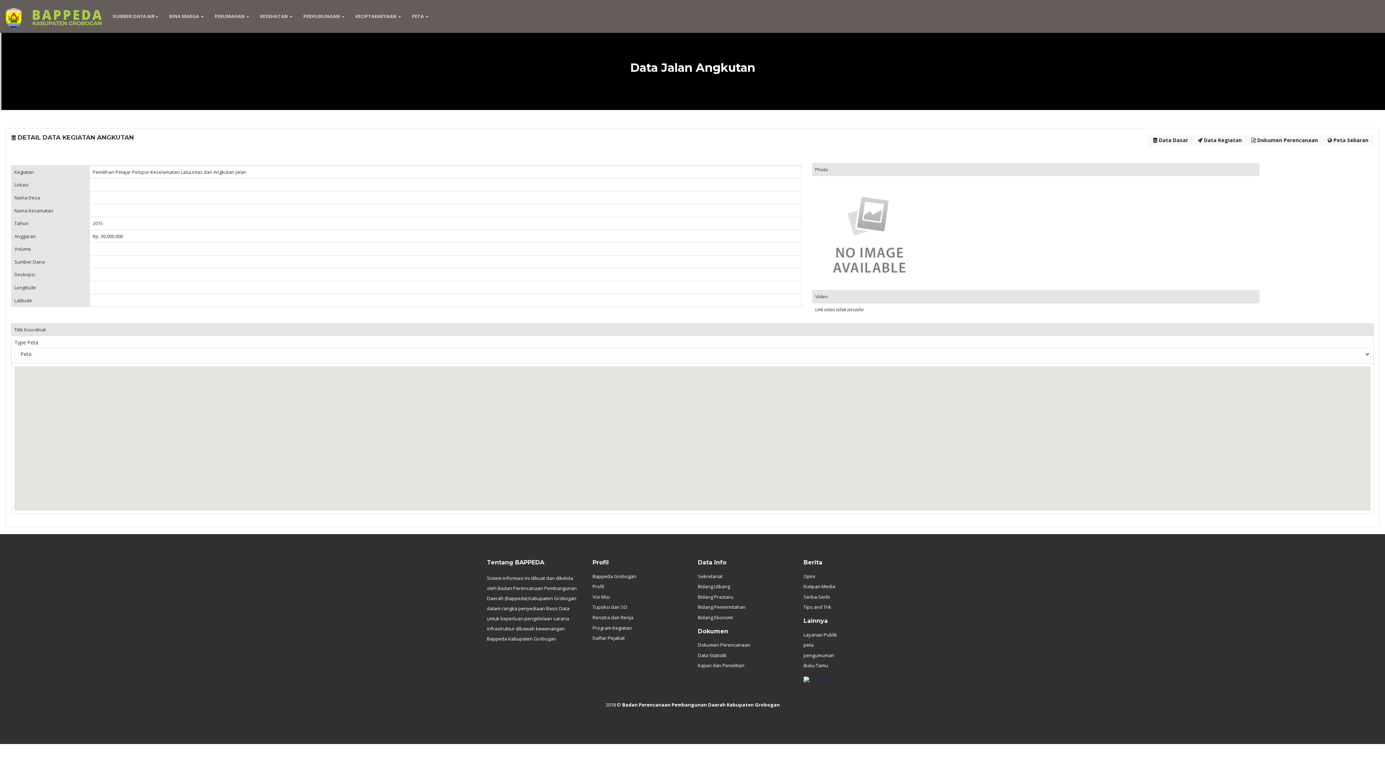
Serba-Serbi (817, 597)
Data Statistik (712, 655)
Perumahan (230, 16)
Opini (809, 576)
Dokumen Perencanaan (1287, 140)
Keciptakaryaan (376, 16)
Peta (418, 16)
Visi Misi (601, 597)
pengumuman (819, 655)
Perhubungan (322, 16)
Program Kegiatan (612, 628)
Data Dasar (1172, 140)
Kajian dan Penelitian (721, 665)
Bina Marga (184, 16)
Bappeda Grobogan (614, 576)
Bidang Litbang (714, 586)
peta (809, 645)
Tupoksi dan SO (610, 607)
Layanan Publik (820, 634)
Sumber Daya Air (134, 16)
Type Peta (26, 342)
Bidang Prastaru (715, 597)
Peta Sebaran (1350, 140)
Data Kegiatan (1222, 140)
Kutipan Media (819, 586)
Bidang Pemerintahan (722, 607)
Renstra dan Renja (613, 617)
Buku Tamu (816, 665)
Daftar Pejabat (609, 638)
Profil (598, 586)
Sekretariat (710, 576)
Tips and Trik (817, 607)
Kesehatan (274, 16)
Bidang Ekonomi (715, 617)
